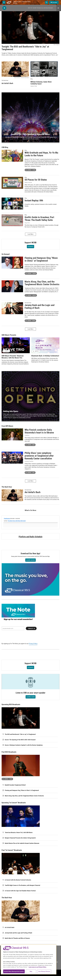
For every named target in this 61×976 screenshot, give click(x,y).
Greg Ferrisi (27, 222)
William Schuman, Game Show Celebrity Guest (41, 83)
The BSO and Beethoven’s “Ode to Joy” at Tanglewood (20, 734)
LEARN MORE (30, 560)
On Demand (6, 254)
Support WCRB (31, 242)
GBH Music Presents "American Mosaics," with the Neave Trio (13, 357)
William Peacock (28, 182)
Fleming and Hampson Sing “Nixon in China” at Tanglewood (41, 259)
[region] (28, 959)
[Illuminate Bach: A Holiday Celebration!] (45, 345)
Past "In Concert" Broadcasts (12, 850)
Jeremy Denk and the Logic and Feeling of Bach (39, 306)
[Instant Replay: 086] (12, 203)
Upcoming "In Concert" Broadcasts (14, 803)
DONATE (30, 246)
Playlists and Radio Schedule (30, 536)
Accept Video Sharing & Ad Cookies (14, 971)
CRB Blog (5, 147)
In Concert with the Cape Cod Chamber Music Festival (20, 891)
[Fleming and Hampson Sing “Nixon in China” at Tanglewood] (12, 262)
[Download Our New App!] (30, 579)
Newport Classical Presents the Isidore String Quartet (20, 838)
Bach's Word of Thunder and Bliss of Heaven (17, 938)
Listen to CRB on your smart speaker (30, 693)
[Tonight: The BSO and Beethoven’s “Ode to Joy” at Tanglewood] (30, 27)
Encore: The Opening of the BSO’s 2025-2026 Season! (20, 740)
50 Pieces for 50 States (36, 179)
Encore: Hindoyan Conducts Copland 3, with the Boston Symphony (24, 745)
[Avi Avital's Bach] (15, 69)
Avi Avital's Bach (7, 83)
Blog (31, 79)
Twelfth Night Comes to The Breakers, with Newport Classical (22, 885)
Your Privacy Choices (44, 971)
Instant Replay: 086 (34, 200)
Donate (54, 2)
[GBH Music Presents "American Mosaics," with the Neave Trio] (16, 345)
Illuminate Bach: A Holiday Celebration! (45, 356)
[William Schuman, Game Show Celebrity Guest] (44, 69)
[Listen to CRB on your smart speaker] (30, 681)
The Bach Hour (5, 80)
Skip (31, 971)
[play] (4, 8)
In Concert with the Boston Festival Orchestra (18, 880)
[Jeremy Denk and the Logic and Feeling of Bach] (12, 308)
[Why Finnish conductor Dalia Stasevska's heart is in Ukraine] (12, 434)
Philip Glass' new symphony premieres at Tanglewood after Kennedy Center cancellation (39, 456)
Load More (30, 234)
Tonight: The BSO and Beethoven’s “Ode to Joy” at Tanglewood (25, 48)
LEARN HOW (30, 697)
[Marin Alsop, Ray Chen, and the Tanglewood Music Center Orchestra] (12, 286)
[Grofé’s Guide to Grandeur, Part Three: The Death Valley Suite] (12, 220)
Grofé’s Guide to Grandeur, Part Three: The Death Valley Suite (39, 218)
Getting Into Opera (10, 411)
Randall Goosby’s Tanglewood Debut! (15, 785)
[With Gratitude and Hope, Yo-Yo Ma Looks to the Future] (12, 156)
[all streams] (58, 8)
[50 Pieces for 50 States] (12, 183)
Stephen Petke (33, 86)
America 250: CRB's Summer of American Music (30, 134)
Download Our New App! (30, 553)
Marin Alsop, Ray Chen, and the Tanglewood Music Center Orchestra (42, 283)
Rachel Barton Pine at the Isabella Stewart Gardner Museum (22, 843)
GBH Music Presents (9, 335)
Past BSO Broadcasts (9, 752)
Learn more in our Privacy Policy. (37, 967)
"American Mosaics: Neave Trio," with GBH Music (19, 832)
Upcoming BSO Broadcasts (11, 704)
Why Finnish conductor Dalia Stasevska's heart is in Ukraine (39, 431)
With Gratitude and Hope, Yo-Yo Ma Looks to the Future (41, 154)
